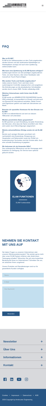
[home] (14, 5)
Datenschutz (27, 395)
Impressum (15, 395)
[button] (42, 5)
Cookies (5, 395)
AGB (36, 395)
